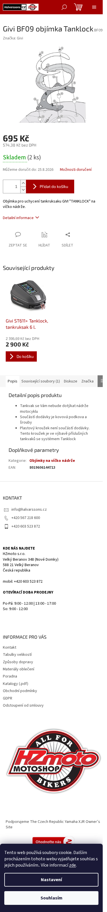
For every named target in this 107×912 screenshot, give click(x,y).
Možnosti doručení (76, 170)
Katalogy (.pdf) (15, 684)
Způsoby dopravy (18, 662)
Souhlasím (51, 898)
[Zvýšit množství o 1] (23, 183)
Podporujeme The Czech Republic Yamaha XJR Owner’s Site (53, 824)
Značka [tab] (87, 381)
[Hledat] (64, 7)
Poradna (10, 676)
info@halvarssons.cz (29, 509)
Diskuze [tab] (70, 381)
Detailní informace (18, 218)
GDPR (7, 698)
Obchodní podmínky (20, 691)
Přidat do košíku (54, 186)
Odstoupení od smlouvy (23, 705)
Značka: (13, 38)
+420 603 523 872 (25, 526)
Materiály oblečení (18, 669)
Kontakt (9, 647)
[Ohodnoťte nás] (54, 841)
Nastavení (51, 880)
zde (72, 865)
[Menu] (94, 7)
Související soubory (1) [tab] (40, 381)
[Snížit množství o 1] (23, 190)
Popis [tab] (12, 381)
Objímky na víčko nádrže (52, 461)
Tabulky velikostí (17, 655)
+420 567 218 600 (25, 518)
